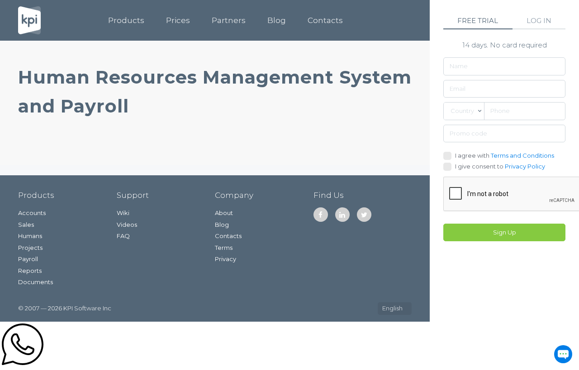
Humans (30, 235)
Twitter (364, 214)
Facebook (320, 214)
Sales (26, 224)
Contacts (325, 20)
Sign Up (504, 232)
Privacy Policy (525, 166)
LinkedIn (342, 214)
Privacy (225, 258)
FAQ (123, 235)
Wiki (123, 212)
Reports (30, 270)
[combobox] (464, 111)
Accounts (32, 212)
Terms (224, 247)
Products (126, 20)
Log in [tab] (539, 20)
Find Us (328, 195)
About (224, 212)
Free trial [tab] (477, 20)
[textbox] (464, 111)
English (392, 308)
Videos (127, 224)
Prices (178, 20)
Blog (276, 20)
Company (234, 195)
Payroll (28, 258)
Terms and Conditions (522, 155)
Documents (35, 282)
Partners (229, 20)
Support (133, 195)
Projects (30, 247)
